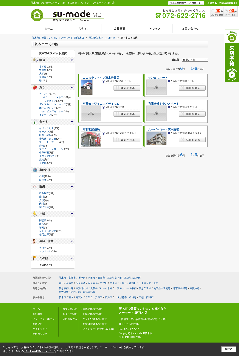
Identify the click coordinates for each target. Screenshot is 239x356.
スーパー (44, 94)
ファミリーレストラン (51, 149)
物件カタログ (40, 333)
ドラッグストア (47, 101)
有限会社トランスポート (163, 103)
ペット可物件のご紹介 (95, 318)
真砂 (155, 283)
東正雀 (113, 283)
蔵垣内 (69, 283)
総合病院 (44, 193)
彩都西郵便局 (91, 129)
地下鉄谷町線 (180, 288)
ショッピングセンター (51, 111)
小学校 (42, 66)
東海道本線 (82, 288)
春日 (61, 283)
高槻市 (72, 277)
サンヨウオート (158, 77)
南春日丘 (134, 283)
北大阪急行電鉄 (67, 292)
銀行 (41, 224)
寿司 (41, 145)
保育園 (42, 77)
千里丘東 (146, 283)
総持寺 (132, 297)
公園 (41, 176)
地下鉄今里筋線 (161, 288)
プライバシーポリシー (45, 318)
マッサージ (45, 251)
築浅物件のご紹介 (92, 309)
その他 (42, 163)
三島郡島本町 (114, 277)
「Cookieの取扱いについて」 (39, 351)
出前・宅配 (45, 135)
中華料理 (44, 152)
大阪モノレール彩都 (125, 288)
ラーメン (44, 131)
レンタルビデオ (47, 231)
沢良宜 (99, 297)
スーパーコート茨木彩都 (163, 129)
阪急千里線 (145, 288)
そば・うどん (46, 128)
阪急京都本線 (66, 288)
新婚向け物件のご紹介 (95, 324)
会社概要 (37, 314)
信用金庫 (44, 234)
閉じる (228, 349)
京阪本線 (195, 288)
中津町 (103, 283)
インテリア (45, 114)
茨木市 (62, 277)
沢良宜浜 (93, 283)
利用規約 (37, 324)
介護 (41, 200)
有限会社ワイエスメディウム (101, 103)
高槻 (141, 297)
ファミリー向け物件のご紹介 (98, 328)
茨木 (71, 297)
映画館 (42, 179)
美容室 (42, 247)
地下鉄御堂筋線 (86, 292)
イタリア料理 (46, 156)
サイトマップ (40, 328)
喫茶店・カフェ (47, 138)
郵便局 (42, 220)
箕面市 (101, 277)
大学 (41, 73)
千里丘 (123, 283)
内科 (41, 203)
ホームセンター (47, 107)
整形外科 (44, 207)
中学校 (42, 70)
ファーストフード (49, 142)
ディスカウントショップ (52, 104)
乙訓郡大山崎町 (132, 277)
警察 (41, 227)
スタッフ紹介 (70, 314)
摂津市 (82, 277)
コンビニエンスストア (51, 97)
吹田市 (91, 277)
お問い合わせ (70, 309)
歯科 (41, 196)
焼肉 (41, 159)
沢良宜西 (81, 283)
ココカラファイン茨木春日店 (101, 77)
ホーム (36, 309)
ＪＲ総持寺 (121, 297)
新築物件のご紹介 (92, 314)
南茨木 (79, 297)
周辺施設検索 (70, 318)
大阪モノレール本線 (101, 288)
